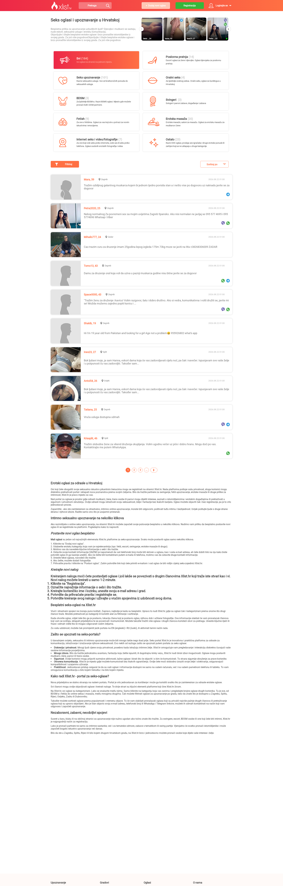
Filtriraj (68, 164)
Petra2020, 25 (92, 208)
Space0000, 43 (92, 294)
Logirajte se (222, 5)
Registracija (190, 5)
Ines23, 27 (90, 352)
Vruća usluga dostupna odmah (102, 417)
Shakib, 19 (90, 323)
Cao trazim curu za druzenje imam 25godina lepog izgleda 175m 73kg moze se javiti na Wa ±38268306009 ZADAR (150, 246)
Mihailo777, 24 (92, 236)
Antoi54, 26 (90, 380)
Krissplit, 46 (90, 438)
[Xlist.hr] (61, 6)
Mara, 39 (89, 179)
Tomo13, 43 (91, 265)
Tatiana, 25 (90, 409)
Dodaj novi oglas (157, 5)
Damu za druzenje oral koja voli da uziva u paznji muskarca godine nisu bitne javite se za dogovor (140, 273)
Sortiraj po (212, 164)
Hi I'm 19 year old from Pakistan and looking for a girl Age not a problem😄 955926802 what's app (140, 333)
